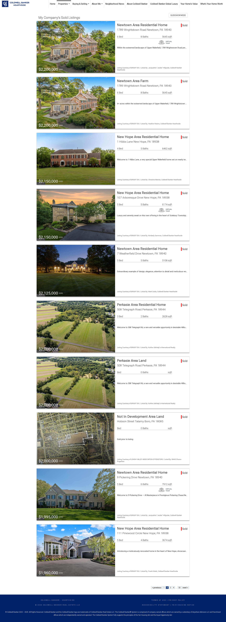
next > (185, 587)
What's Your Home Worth (211, 4)
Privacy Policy (177, 600)
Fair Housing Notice (183, 605)
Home (52, 4)
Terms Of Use (159, 600)
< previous (156, 587)
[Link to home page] (17, 4)
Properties (64, 5)
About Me (97, 5)
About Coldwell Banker (137, 4)
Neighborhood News (114, 4)
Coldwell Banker (50, 600)
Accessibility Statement (156, 605)
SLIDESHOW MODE (178, 15)
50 (179, 587)
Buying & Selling (81, 5)
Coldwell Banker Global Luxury (164, 4)
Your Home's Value (189, 4)
